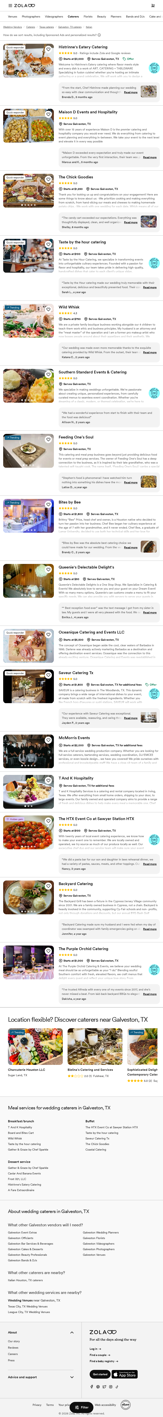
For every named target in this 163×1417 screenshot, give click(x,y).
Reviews (13, 1347)
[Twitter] (104, 1388)
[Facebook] (92, 1388)
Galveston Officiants (20, 1238)
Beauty (101, 16)
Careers (13, 1354)
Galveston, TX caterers (70, 27)
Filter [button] (84, 1407)
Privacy (37, 1404)
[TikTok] (117, 1388)
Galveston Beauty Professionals (27, 1254)
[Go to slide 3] (28, 75)
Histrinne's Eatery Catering (24, 1184)
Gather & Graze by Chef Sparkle (28, 1149)
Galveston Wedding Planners (101, 1232)
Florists (88, 16)
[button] (48, 49)
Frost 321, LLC (17, 1179)
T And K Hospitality (20, 1127)
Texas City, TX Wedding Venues (28, 1306)
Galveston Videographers (98, 1243)
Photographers (31, 16)
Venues (12, 16)
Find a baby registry (102, 1361)
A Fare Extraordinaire (21, 1190)
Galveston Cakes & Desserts (25, 1249)
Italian (89, 27)
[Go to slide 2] (25, 75)
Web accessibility (105, 1404)
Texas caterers (46, 27)
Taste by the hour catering (24, 1144)
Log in (93, 1348)
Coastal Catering (95, 1149)
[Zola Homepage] (24, 5)
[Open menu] (10, 5)
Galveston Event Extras (22, 1232)
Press (11, 1360)
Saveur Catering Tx (97, 1138)
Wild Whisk (15, 1138)
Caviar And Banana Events (24, 1173)
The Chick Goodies (97, 1144)
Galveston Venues (94, 1254)
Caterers (73, 16)
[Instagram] (111, 1388)
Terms (50, 1404)
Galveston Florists (94, 1238)
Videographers (54, 16)
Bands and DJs (135, 16)
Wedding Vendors (12, 27)
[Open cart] (153, 5)
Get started (100, 1374)
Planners (116, 16)
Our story (14, 1341)
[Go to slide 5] (34, 75)
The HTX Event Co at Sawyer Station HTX (111, 1127)
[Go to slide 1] (22, 75)
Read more (131, 92)
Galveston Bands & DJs (22, 1260)
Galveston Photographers (98, 1249)
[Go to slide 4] (31, 75)
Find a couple (98, 1355)
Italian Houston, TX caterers (25, 1280)
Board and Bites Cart (21, 1132)
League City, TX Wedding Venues (29, 1312)
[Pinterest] (98, 1388)
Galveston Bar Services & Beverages (30, 1243)
